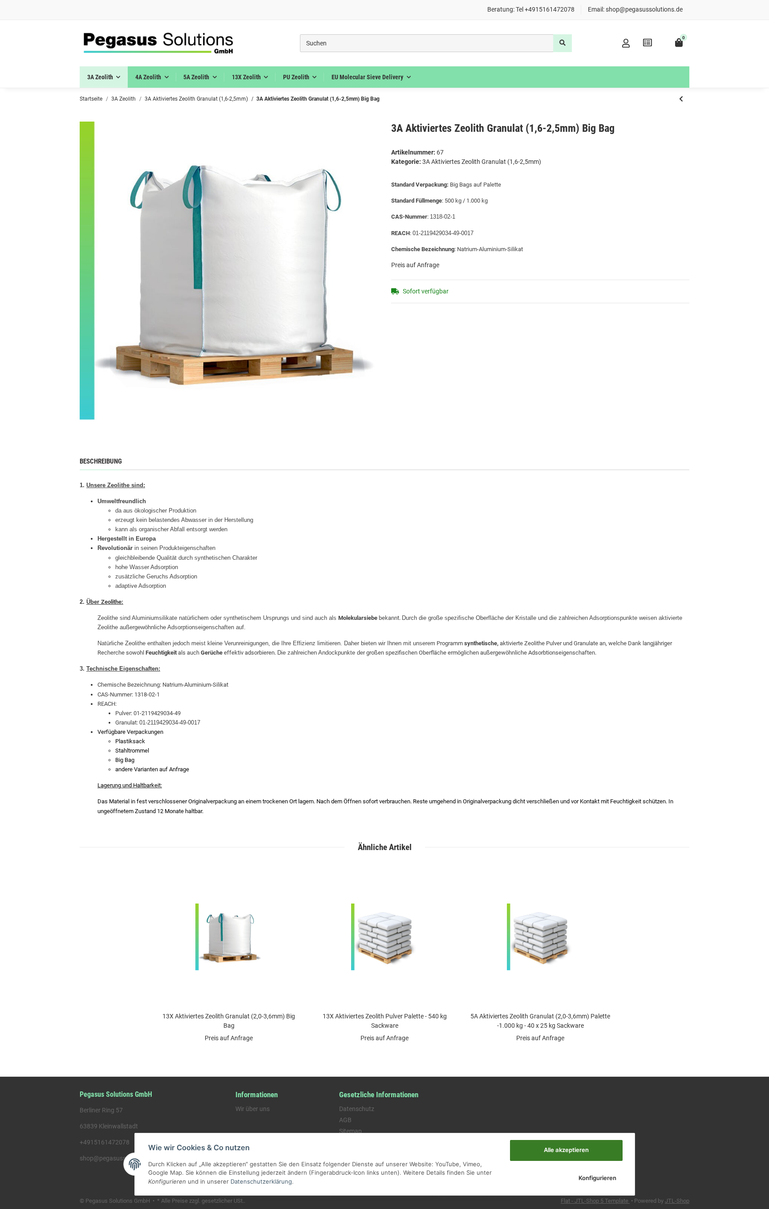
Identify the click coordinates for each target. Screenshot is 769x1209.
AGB (345, 1120)
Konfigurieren (597, 1177)
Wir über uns (252, 1108)
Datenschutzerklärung (261, 1181)
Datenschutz (356, 1108)
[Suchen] (562, 43)
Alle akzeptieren (566, 1149)
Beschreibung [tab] (101, 461)
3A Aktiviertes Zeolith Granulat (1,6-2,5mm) (481, 161)
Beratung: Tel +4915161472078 (531, 9)
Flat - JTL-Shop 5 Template (595, 1200)
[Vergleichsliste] (647, 43)
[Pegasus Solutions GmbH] (158, 43)
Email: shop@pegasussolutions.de (635, 9)
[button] (625, 43)
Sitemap (350, 1131)
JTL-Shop (677, 1200)
